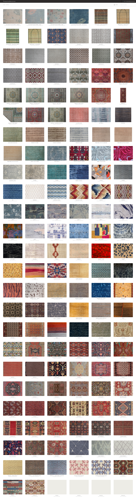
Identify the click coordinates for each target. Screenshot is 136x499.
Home (4, 4)
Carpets (7, 4)
